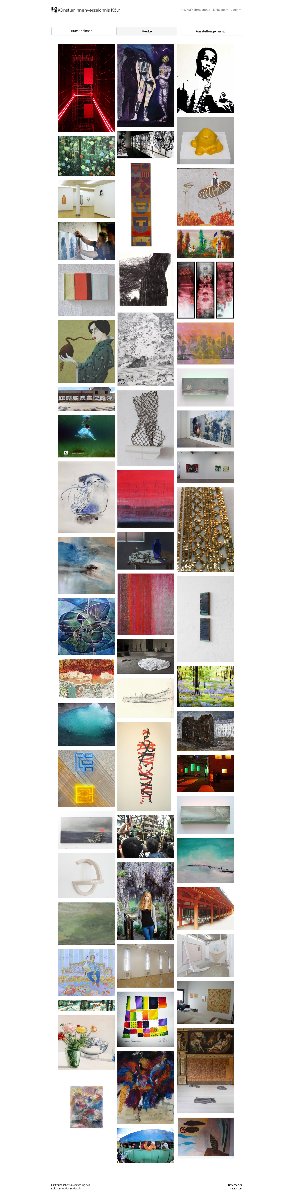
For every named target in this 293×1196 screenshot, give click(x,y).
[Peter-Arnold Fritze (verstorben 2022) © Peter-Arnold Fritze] (145, 551)
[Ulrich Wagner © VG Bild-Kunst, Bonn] (86, 88)
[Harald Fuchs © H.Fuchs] (145, 145)
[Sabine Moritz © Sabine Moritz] (145, 698)
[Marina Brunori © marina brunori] (86, 290)
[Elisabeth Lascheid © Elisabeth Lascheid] (145, 204)
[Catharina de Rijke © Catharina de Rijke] (86, 565)
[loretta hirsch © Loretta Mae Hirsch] (144, 766)
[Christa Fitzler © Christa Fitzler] (145, 499)
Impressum (236, 1188)
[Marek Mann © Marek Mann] (205, 78)
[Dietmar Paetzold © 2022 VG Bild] (205, 290)
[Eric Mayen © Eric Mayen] (86, 241)
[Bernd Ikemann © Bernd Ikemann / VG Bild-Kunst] (205, 530)
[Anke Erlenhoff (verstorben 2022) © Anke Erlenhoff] (205, 343)
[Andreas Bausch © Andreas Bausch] (205, 387)
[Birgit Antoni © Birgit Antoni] (205, 1002)
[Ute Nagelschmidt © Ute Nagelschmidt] (145, 428)
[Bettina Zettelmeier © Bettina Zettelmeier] (86, 1042)
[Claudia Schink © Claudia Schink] (205, 428)
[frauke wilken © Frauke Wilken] (86, 199)
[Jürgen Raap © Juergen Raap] (205, 244)
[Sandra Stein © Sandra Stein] (145, 901)
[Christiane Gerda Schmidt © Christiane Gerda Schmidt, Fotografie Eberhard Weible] (145, 349)
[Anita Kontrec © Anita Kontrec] (145, 966)
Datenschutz (235, 1185)
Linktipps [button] (219, 10)
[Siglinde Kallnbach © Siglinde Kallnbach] (205, 908)
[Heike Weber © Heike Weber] (86, 875)
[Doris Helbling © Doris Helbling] (86, 923)
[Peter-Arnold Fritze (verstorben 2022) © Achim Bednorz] (86, 352)
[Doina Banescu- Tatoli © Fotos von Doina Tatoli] (86, 626)
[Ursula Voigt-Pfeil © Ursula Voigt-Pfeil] (145, 1019)
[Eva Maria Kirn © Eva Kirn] (145, 85)
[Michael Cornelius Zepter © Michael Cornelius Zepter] (205, 731)
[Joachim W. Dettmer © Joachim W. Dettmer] (205, 773)
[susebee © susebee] (86, 497)
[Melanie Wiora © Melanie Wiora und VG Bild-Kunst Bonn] (86, 724)
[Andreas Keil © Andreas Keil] (205, 619)
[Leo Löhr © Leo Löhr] (145, 279)
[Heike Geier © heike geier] (205, 140)
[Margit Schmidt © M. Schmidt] (86, 156)
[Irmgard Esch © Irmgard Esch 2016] (145, 1087)
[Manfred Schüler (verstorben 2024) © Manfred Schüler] (86, 679)
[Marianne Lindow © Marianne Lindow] (86, 399)
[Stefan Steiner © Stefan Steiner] (205, 467)
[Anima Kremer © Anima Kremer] (86, 1114)
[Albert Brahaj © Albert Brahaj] (86, 972)
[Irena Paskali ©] (86, 436)
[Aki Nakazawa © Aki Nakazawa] (145, 836)
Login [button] (234, 10)
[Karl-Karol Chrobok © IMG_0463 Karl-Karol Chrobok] (86, 1005)
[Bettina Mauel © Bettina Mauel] (205, 686)
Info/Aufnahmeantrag (195, 10)
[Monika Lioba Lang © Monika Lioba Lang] (145, 656)
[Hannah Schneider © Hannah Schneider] (205, 1070)
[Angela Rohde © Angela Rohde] (205, 197)
